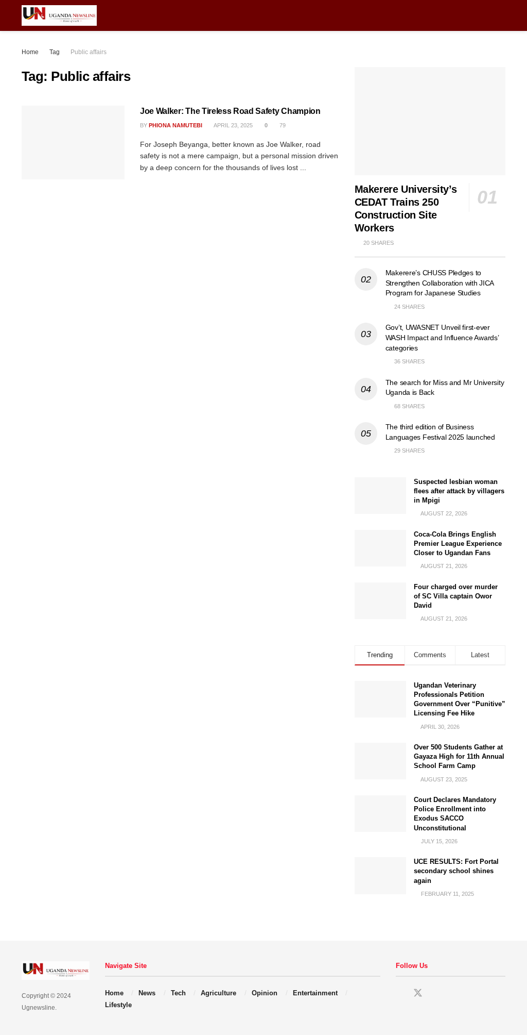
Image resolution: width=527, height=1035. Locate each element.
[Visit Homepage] (59, 15)
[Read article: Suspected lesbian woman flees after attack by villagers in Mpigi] (380, 495)
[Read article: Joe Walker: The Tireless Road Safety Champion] (73, 142)
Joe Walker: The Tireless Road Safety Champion (230, 111)
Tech (178, 993)
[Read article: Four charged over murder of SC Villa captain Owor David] (380, 601)
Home (30, 52)
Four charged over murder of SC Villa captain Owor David (456, 596)
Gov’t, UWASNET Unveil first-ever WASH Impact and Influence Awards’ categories (442, 337)
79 (282, 125)
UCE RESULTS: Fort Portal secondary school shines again (456, 871)
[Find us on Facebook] (399, 993)
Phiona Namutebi (175, 125)
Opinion (264, 993)
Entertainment (315, 993)
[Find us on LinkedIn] (436, 993)
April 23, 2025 (233, 125)
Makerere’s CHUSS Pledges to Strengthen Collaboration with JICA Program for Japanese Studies (439, 283)
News (146, 993)
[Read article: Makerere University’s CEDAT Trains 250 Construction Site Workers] (430, 121)
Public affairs (89, 52)
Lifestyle (118, 1005)
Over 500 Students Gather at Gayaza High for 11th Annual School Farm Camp (459, 756)
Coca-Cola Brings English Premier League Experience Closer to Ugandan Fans (458, 543)
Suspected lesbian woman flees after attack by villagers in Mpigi (459, 491)
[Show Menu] (482, 15)
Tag (54, 52)
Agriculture (218, 993)
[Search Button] (501, 15)
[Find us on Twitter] (418, 993)
